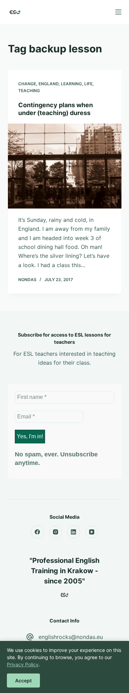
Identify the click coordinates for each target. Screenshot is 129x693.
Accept (23, 680)
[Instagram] (55, 532)
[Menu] (118, 12)
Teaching (29, 90)
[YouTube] (91, 532)
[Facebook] (37, 532)
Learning (71, 83)
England (48, 83)
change (27, 83)
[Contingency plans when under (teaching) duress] (64, 166)
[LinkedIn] (73, 532)
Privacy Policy (23, 664)
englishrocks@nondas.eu (71, 636)
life (88, 83)
